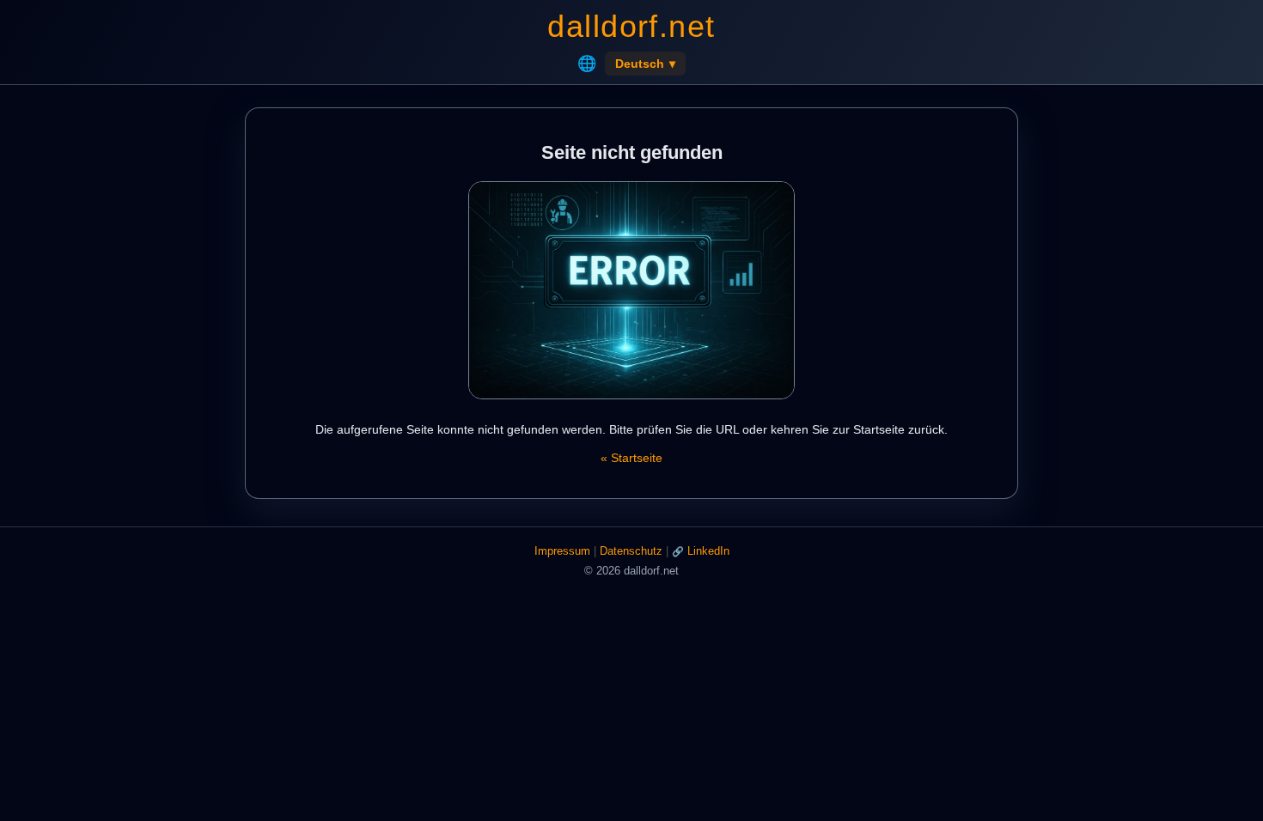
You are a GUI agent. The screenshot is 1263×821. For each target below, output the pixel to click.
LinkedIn (708, 550)
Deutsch (645, 63)
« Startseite (631, 458)
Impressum (562, 550)
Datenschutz (631, 550)
